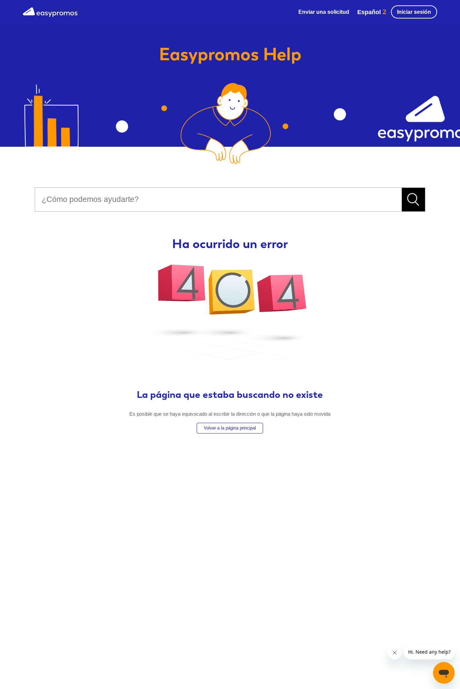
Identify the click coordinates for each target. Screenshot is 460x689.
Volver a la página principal (230, 427)
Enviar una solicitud (323, 12)
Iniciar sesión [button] (414, 12)
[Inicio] (50, 11)
